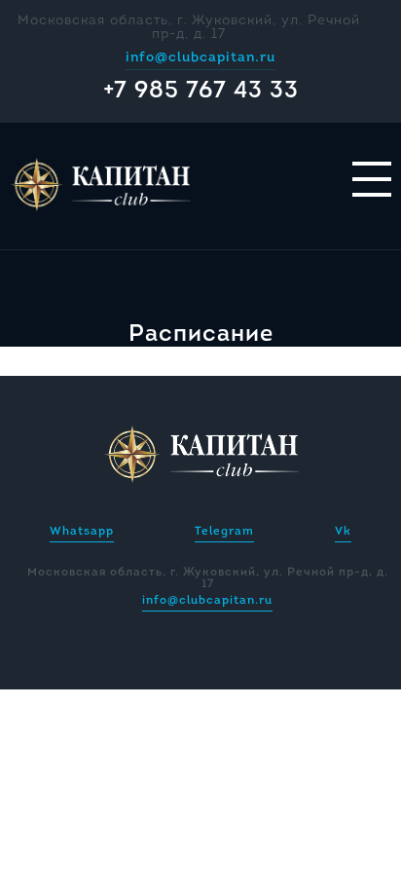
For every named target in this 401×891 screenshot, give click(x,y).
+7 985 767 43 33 (201, 91)
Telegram (224, 532)
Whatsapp (82, 532)
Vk (343, 532)
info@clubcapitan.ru (200, 58)
